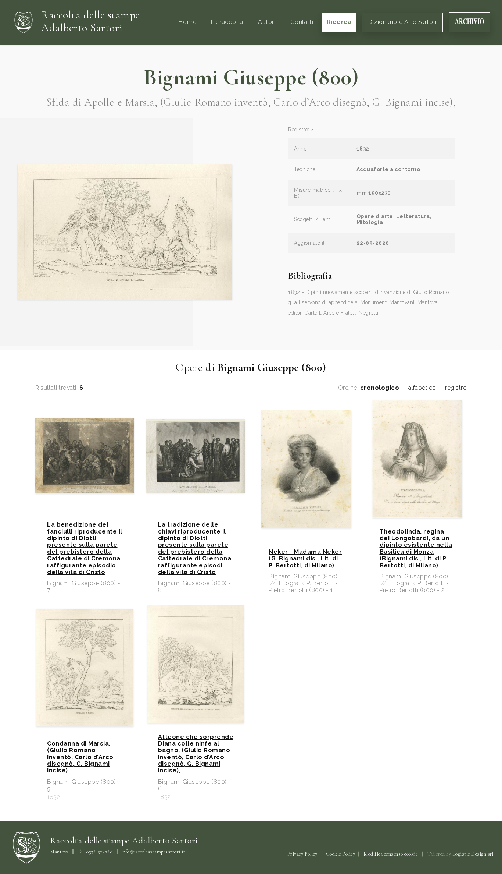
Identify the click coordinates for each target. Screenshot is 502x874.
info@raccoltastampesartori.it (153, 852)
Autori (267, 21)
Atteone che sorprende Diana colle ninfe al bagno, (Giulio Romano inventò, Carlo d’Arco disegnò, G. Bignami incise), (196, 754)
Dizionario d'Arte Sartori (402, 21)
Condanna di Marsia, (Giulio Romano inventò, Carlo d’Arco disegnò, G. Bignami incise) (80, 757)
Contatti (301, 21)
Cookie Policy (340, 854)
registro (456, 388)
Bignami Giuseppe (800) (251, 77)
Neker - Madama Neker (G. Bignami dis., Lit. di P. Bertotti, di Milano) (305, 559)
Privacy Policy (302, 854)
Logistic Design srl (473, 854)
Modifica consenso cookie (390, 854)
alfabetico (422, 388)
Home (187, 21)
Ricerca (339, 21)
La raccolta (227, 21)
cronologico (379, 388)
